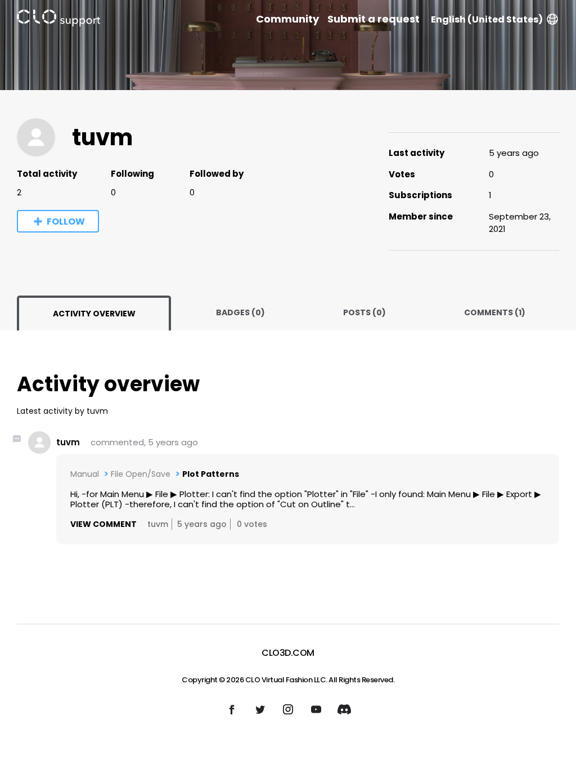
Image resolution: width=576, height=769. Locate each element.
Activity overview (94, 313)
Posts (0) (364, 312)
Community (287, 19)
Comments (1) (494, 312)
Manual (84, 474)
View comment (103, 524)
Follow (66, 221)
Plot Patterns (210, 474)
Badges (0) (240, 312)
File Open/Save (140, 474)
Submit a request (373, 19)
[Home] (58, 20)
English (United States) (487, 19)
